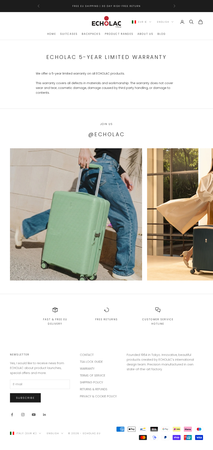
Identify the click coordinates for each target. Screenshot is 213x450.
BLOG (161, 34)
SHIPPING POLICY (91, 382)
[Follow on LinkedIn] (44, 415)
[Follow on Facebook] (12, 415)
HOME (51, 34)
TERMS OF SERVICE (92, 375)
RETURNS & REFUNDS (93, 389)
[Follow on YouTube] (34, 415)
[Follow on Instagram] (23, 415)
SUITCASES (69, 34)
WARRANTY (87, 368)
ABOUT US (145, 34)
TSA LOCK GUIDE (91, 362)
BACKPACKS (91, 34)
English (163, 22)
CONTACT (87, 355)
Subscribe (166, 432)
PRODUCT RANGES (119, 34)
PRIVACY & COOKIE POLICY (98, 396)
